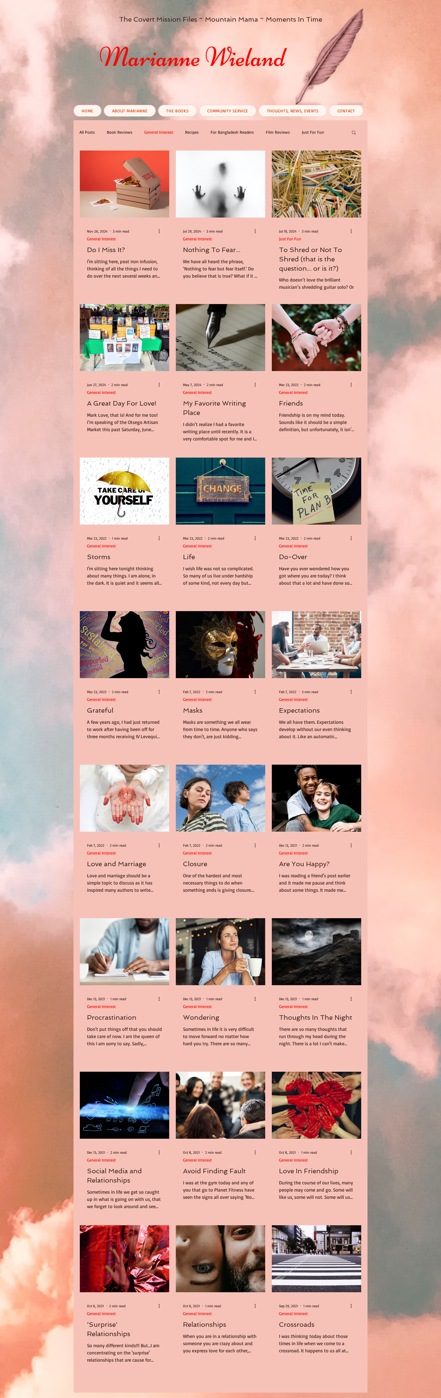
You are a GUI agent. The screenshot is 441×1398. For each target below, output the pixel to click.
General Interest (158, 132)
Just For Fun (313, 132)
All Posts (87, 132)
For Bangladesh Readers (232, 132)
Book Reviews (119, 132)
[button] (354, 133)
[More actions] (161, 231)
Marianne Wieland (192, 57)
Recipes (192, 132)
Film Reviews (278, 132)
